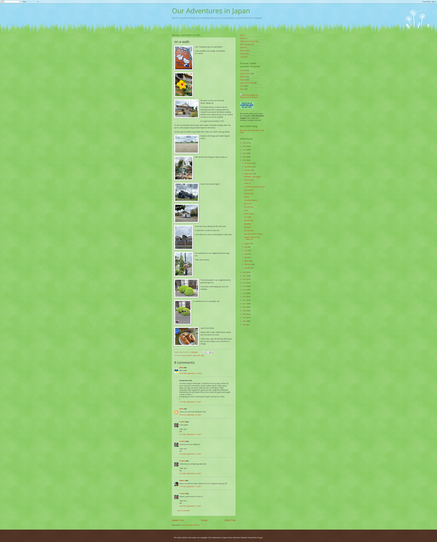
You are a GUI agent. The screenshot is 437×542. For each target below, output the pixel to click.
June (246, 250)
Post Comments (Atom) (190, 525)
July (246, 247)
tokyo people (249, 193)
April (246, 257)
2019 (245, 276)
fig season (248, 227)
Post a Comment (183, 510)
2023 (245, 153)
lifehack (243, 77)
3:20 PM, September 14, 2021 (190, 506)
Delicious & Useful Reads (249, 41)
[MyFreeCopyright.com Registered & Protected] (252, 97)
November (249, 167)
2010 (245, 307)
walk (202, 355)
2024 (245, 150)
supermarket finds (246, 83)
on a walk (247, 217)
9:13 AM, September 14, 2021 (190, 434)
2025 (245, 146)
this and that (248, 190)
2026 (245, 143)
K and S (182, 422)
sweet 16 (247, 183)
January (247, 268)
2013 (245, 297)
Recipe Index (244, 54)
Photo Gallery (245, 50)
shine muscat (249, 214)
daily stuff (196, 355)
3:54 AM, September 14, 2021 (190, 415)
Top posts (244, 57)
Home (204, 520)
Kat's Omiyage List (247, 44)
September (249, 174)
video (242, 89)
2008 (245, 314)
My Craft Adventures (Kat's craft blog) (252, 131)
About (242, 35)
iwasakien (247, 224)
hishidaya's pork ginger (252, 177)
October (248, 170)
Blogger (260, 537)
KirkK (181, 409)
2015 (245, 290)
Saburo (182, 480)
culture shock (245, 73)
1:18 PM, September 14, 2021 (190, 486)
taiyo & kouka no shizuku (253, 234)
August (247, 243)
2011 (245, 304)
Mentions (243, 47)
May (246, 254)
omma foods (249, 180)
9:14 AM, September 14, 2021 (190, 454)
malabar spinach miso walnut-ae (252, 238)
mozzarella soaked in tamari (254, 187)
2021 (245, 160)
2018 (245, 279)
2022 (245, 157)
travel (242, 86)
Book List (243, 38)
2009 (245, 311)
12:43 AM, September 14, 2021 (190, 373)
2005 (245, 324)
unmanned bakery (250, 200)
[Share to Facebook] (210, 352)
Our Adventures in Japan (211, 10)
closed (242, 70)
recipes (242, 80)
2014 (245, 293)
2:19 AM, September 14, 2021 (190, 402)
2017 (245, 283)
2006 (245, 321)
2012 (245, 300)
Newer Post (178, 520)
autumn (189, 355)
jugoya (246, 197)
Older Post (230, 520)
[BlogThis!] (206, 352)
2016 (245, 286)
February (248, 264)
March (247, 261)
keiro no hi (248, 203)
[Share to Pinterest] (212, 352)
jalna (181, 367)
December (249, 163)
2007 (245, 317)
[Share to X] (208, 352)
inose (246, 210)
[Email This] (204, 352)
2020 (245, 272)
